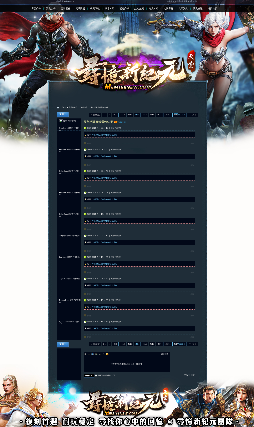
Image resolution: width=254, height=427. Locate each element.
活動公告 (83, 107)
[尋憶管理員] (61, 121)
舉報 (192, 143)
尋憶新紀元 (58, 107)
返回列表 (96, 115)
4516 (152, 115)
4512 (123, 115)
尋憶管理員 (72, 121)
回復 (89, 143)
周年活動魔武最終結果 (99, 107)
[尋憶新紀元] (127, 48)
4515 (145, 115)
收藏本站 (68, 1)
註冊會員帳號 (182, 1)
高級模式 (164, 354)
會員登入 (170, 1)
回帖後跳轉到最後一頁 (106, 375)
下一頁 (191, 115)
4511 (115, 115)
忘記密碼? (193, 1)
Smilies (107, 354)
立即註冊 (139, 364)
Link (96, 354)
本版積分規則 (189, 375)
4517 (159, 115)
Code (103, 354)
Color (88, 354)
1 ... (104, 115)
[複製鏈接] (122, 122)
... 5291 (168, 115)
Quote (99, 354)
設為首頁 (59, 1)
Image (92, 354)
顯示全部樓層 (116, 128)
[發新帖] (63, 114)
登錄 (132, 364)
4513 (130, 115)
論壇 (64, 107)
